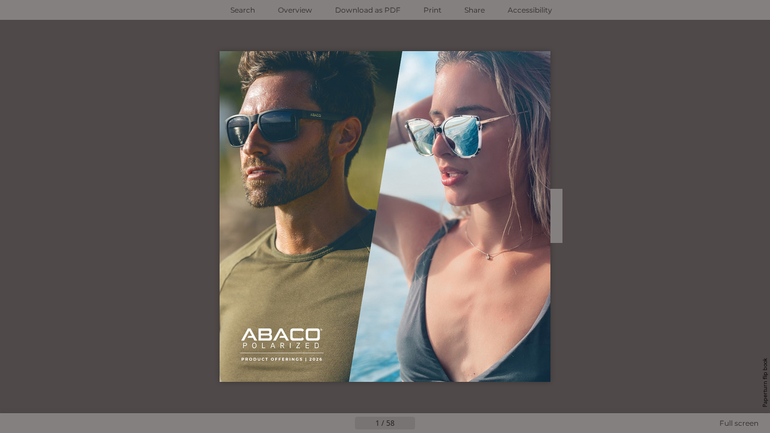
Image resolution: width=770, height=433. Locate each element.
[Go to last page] (444, 423)
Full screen (739, 423)
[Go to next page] (424, 423)
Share (474, 9)
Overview (295, 9)
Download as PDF (368, 9)
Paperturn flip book (765, 382)
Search (242, 9)
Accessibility (530, 9)
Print (433, 9)
